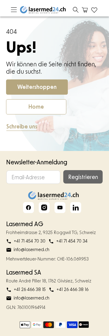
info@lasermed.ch (31, 249)
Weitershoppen (37, 86)
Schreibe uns (21, 126)
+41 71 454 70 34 (72, 241)
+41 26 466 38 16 (72, 289)
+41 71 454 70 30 (29, 241)
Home (36, 106)
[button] (76, 9)
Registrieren (83, 176)
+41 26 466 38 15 (30, 289)
